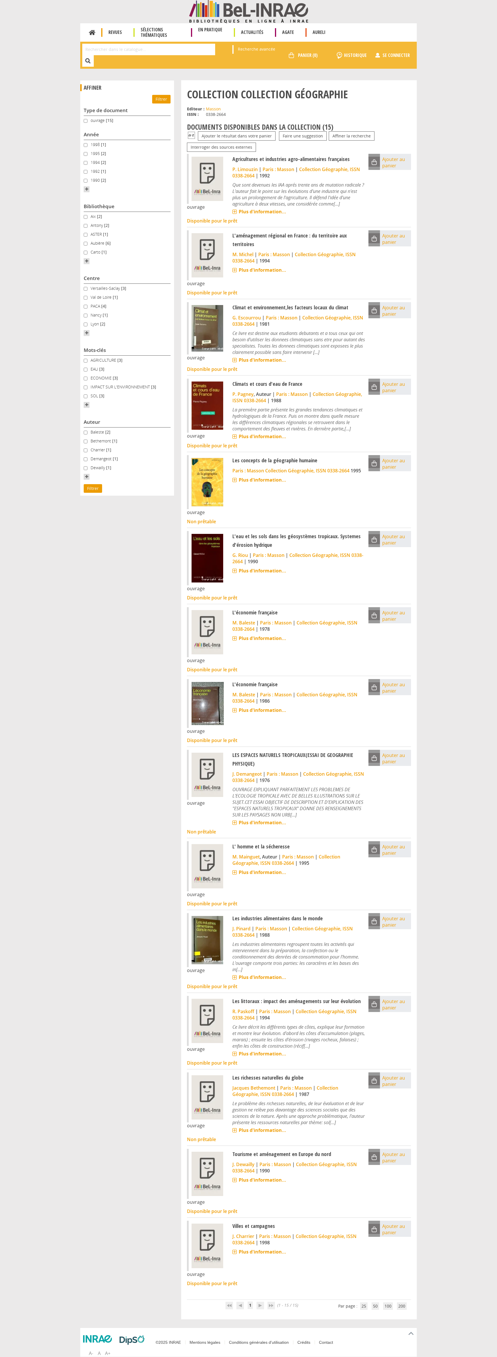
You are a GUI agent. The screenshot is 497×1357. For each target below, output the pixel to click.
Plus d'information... (262, 211)
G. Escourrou (246, 318)
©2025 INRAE (168, 1342)
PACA (96, 306)
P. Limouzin (245, 169)
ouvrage (98, 120)
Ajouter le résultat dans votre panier (237, 136)
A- (91, 1353)
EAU (95, 369)
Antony (97, 225)
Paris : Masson (278, 169)
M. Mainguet (246, 857)
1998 (96, 144)
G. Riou (240, 555)
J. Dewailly (243, 1164)
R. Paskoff (243, 1011)
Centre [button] (92, 278)
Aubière (98, 243)
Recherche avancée (256, 49)
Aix (94, 216)
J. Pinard (241, 928)
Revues (115, 32)
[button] (86, 189)
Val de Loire (102, 297)
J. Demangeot (247, 774)
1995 (96, 153)
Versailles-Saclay (106, 288)
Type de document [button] (106, 110)
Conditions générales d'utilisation (259, 1342)
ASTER (97, 234)
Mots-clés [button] (95, 350)
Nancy (97, 315)
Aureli (319, 32)
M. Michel (242, 254)
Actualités (252, 32)
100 (388, 1306)
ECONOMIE (102, 378)
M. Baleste (243, 623)
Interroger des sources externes (221, 147)
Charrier (98, 450)
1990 (96, 180)
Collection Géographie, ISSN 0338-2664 (307, 470)
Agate (288, 32)
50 (375, 1306)
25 (364, 1306)
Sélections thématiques (154, 32)
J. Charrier (243, 1236)
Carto (96, 252)
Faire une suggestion (303, 136)
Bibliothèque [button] (99, 206)
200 (401, 1306)
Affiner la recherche (351, 136)
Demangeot (102, 458)
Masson (213, 109)
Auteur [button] (92, 422)
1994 (96, 162)
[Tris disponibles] (191, 135)
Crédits (303, 1342)
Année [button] (91, 134)
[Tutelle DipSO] (133, 1340)
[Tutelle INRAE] (99, 1339)
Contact (326, 1342)
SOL (95, 395)
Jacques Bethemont (253, 1088)
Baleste (98, 432)
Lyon (95, 324)
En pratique (210, 29)
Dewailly (98, 467)
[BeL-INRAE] (248, 11)
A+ (107, 1353)
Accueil (92, 32)
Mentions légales (205, 1342)
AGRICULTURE (104, 360)
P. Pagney (243, 394)
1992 (96, 171)
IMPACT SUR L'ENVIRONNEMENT (121, 387)
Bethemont (101, 441)
